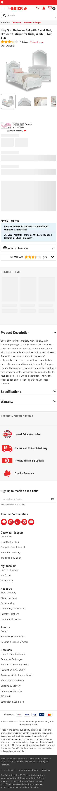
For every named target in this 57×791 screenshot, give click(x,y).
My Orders (6, 575)
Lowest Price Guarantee (13, 654)
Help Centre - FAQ (10, 541)
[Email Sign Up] (53, 499)
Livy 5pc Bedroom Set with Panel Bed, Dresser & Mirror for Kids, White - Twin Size (26, 34)
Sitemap (46, 770)
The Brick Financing (11, 557)
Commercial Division (11, 619)
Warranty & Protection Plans (15, 664)
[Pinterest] (24, 522)
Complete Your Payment (13, 547)
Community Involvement (13, 608)
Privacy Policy (7, 770)
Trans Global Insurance (12, 680)
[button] (28, 2)
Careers (4, 631)
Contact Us (6, 536)
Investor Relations (10, 613)
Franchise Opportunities (13, 636)
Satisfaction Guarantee (12, 701)
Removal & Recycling (11, 691)
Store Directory (8, 592)
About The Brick (9, 598)
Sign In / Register (9, 569)
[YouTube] (31, 522)
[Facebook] (4, 522)
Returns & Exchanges (11, 659)
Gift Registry (7, 580)
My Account (8, 566)
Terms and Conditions (28, 770)
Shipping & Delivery (11, 685)
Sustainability (7, 603)
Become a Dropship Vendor (14, 641)
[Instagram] (11, 522)
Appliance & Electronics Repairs (17, 675)
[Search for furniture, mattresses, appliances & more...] (4, 15)
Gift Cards (6, 696)
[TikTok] (17, 522)
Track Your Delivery (10, 552)
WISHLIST (38, 8)
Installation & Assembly (13, 669)
